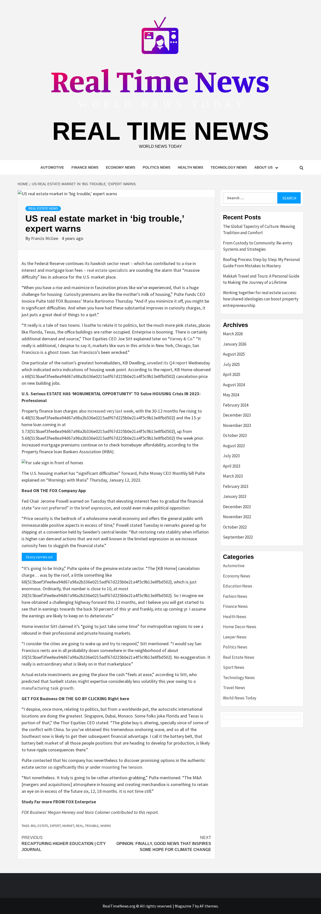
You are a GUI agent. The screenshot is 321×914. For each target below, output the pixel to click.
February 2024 (235, 405)
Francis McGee (45, 238)
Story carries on (39, 556)
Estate (43, 825)
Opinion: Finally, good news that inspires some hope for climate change (163, 843)
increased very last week (110, 411)
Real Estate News (43, 208)
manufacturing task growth (47, 688)
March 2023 (233, 476)
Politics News (156, 167)
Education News (237, 586)
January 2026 (234, 344)
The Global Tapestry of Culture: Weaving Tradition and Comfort (259, 230)
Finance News (84, 167)
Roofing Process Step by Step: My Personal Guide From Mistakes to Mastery (261, 263)
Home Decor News (239, 626)
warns (105, 825)
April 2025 (231, 374)
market (68, 825)
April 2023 (231, 466)
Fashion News (235, 596)
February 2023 (235, 486)
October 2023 (235, 435)
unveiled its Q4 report (167, 363)
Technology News (229, 167)
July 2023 (231, 456)
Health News (190, 167)
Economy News (120, 167)
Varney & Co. (181, 339)
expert (55, 825)
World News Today (239, 698)
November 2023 (237, 425)
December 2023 (237, 415)
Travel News (234, 687)
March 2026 (233, 334)
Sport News (233, 667)
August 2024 (234, 384)
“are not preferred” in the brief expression (72, 508)
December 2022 (237, 506)
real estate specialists (107, 270)
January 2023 (234, 496)
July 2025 (231, 364)
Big (33, 825)
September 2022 (238, 537)
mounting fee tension (122, 767)
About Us (263, 167)
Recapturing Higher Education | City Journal (64, 843)
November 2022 (237, 516)
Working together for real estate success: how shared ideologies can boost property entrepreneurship (260, 299)
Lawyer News (235, 637)
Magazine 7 (184, 905)
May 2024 (231, 395)
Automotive (52, 167)
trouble (92, 825)
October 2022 (235, 527)
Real (79, 825)
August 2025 (234, 354)
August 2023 (234, 445)
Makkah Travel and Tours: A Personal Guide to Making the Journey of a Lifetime (261, 279)
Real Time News (160, 131)
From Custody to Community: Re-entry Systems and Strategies (257, 246)
